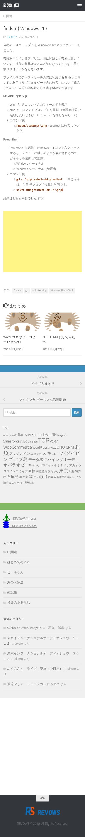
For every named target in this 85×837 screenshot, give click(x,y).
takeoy (12, 37)
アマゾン (15, 454)
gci (26, 290)
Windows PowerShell (62, 290)
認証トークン (74, 477)
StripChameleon (28, 441)
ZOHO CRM (64, 447)
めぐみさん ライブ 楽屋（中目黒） (35, 669)
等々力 (23, 477)
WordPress (40, 448)
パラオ (14, 464)
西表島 (52, 477)
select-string (39, 290)
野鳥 (28, 482)
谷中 (14, 483)
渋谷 (72, 471)
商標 (31, 471)
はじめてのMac (18, 562)
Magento (62, 435)
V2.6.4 (54, 441)
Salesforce (11, 441)
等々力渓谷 (38, 476)
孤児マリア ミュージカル (26, 684)
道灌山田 (11, 5)
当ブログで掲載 (40, 185)
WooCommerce (17, 447)
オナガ (37, 454)
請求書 (7, 482)
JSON (27, 435)
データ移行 (37, 459)
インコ (28, 454)
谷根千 (20, 483)
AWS (14, 435)
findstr (17, 290)
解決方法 (61, 477)
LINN (53, 434)
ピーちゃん (30, 465)
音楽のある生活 (18, 602)
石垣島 (13, 476)
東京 (63, 470)
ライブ (23, 471)
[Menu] (79, 5)
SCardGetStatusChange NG (25, 628)
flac (21, 434)
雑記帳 (12, 592)
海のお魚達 (15, 582)
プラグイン (46, 465)
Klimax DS (39, 434)
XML (51, 447)
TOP (43, 440)
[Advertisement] (42, 241)
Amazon (7, 435)
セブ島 (21, 459)
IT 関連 (7, 16)
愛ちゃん (53, 471)
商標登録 (41, 471)
